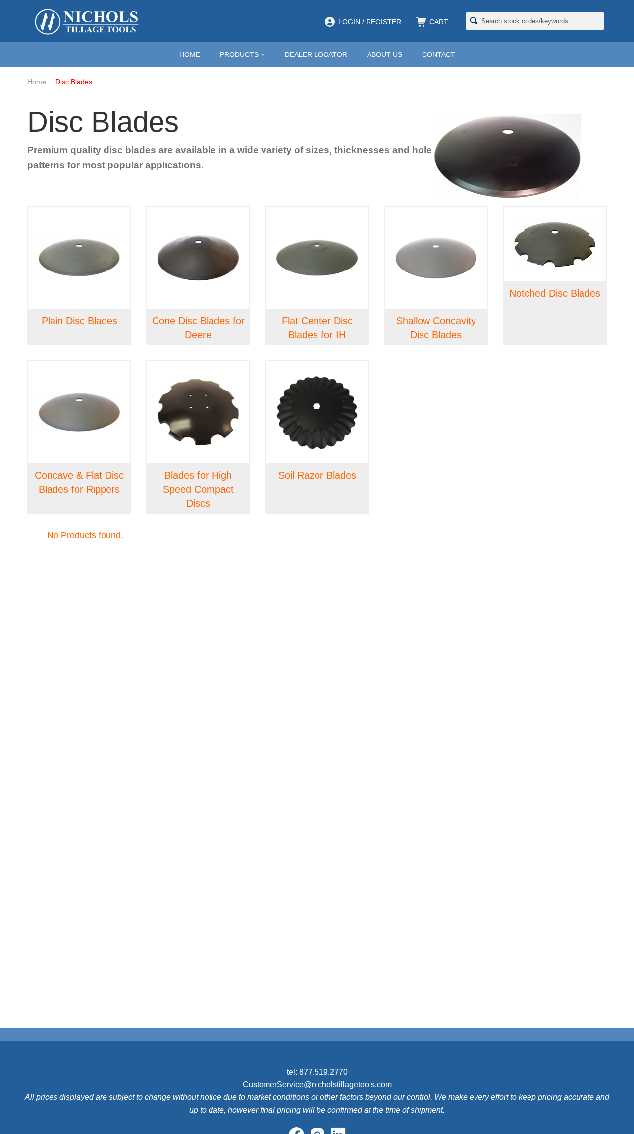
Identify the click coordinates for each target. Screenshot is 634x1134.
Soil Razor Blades (317, 475)
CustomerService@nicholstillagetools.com (317, 1084)
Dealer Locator (316, 54)
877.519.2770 (323, 1072)
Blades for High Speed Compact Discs (198, 489)
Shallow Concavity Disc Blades (436, 327)
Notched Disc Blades (554, 293)
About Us (384, 54)
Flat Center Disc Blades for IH (317, 327)
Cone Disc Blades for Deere (198, 327)
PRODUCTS (240, 54)
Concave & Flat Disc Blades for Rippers (79, 482)
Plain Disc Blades (79, 320)
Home (189, 54)
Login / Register (369, 22)
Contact (438, 54)
